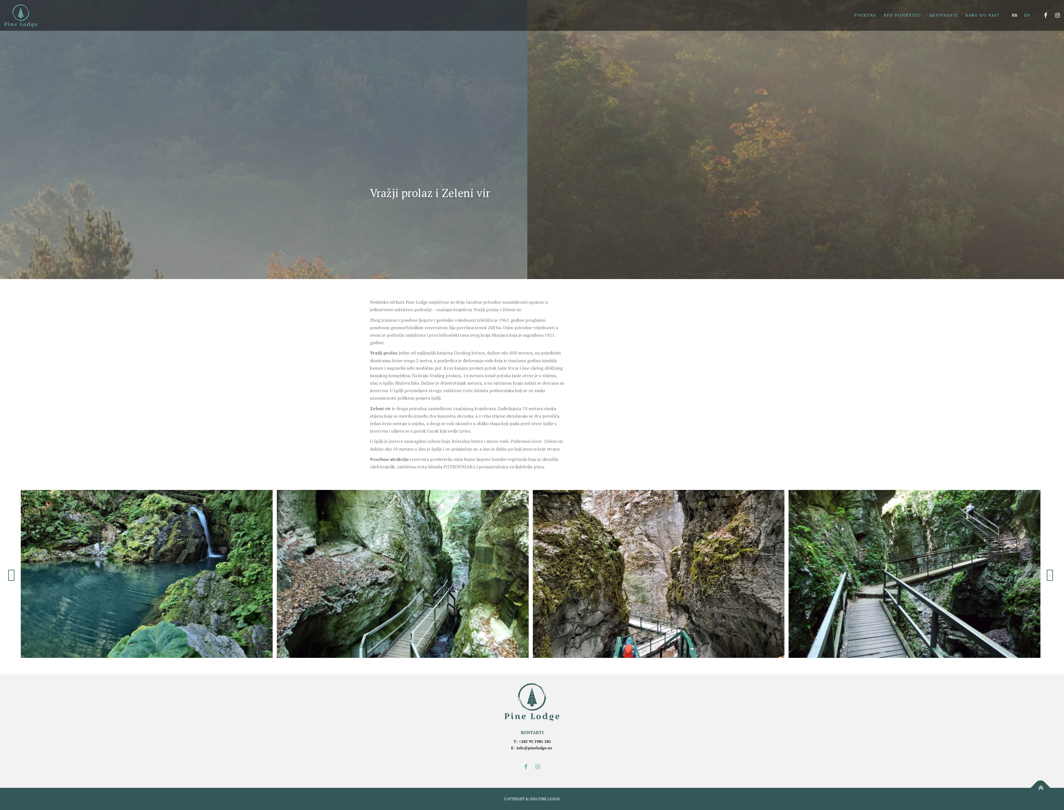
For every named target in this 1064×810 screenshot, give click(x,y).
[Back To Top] (1040, 788)
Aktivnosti (943, 15)
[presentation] (11, 575)
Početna (865, 15)
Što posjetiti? (902, 15)
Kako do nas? (983, 15)
